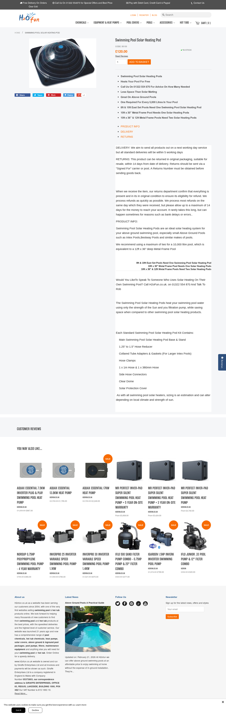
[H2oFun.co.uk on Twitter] (117, 603)
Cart (206, 23)
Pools (150, 22)
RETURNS (127, 136)
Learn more (81, 704)
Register (144, 15)
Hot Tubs (185, 22)
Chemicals (81, 22)
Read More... (21, 693)
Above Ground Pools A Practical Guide (84, 602)
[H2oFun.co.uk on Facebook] (124, 603)
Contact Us (198, 2)
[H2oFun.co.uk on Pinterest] (131, 603)
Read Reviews (121, 56)
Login (133, 15)
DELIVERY (127, 131)
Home (17, 32)
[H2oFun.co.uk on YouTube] (145, 603)
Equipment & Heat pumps (107, 22)
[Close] (222, 702)
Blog (154, 15)
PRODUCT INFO (130, 126)
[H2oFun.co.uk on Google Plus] (138, 603)
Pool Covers (133, 22)
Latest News (71, 597)
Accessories (166, 22)
